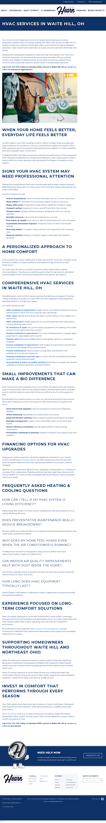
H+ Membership (48, 10)
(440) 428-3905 (69, 2)
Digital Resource (16, 803)
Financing (81, 10)
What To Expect (31, 10)
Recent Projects (96, 10)
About (4, 10)
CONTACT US (93, 755)
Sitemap (57, 787)
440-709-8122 (44, 786)
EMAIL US (82, 2)
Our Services (15, 10)
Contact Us (69, 787)
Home (57, 779)
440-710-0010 (44, 784)
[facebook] (102, 799)
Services (57, 785)
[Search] (101, 780)
